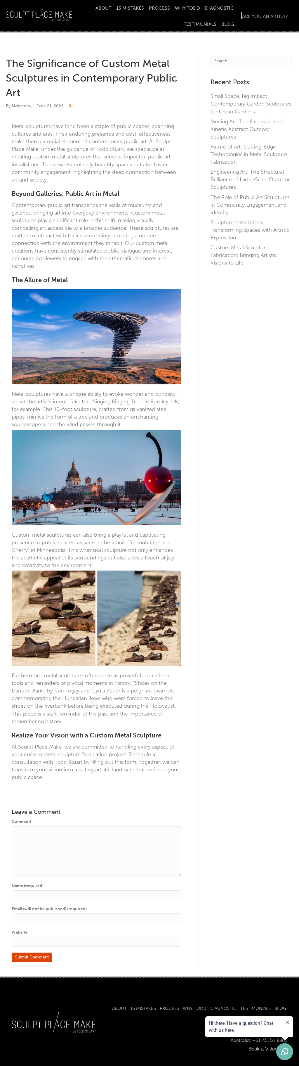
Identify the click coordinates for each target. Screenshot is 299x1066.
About (103, 8)
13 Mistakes (130, 8)
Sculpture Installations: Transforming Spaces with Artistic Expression (250, 230)
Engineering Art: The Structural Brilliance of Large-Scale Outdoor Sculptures (250, 179)
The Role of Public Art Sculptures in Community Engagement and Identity (250, 205)
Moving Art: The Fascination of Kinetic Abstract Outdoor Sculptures (247, 129)
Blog (227, 24)
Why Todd (187, 8)
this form (125, 762)
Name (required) (28, 885)
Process (159, 8)
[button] (264, 15)
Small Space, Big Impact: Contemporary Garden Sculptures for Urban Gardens (251, 104)
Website (19, 932)
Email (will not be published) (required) (49, 908)
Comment (21, 821)
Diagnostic (219, 8)
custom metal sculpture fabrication (65, 754)
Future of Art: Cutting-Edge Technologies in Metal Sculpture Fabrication (249, 154)
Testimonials (200, 24)
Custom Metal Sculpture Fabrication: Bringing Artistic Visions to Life (244, 255)
